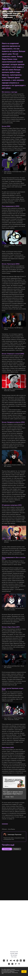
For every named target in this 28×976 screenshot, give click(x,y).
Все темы (14, 957)
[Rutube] (24, 960)
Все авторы (14, 955)
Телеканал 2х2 (14, 951)
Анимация (5, 8)
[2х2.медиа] (12, 964)
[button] (25, 3)
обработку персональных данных (7, 972)
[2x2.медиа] (14, 960)
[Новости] (19, 964)
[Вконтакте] (4, 960)
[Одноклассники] (7, 960)
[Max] (17, 960)
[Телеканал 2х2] (10, 960)
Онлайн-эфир (14, 953)
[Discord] (20, 960)
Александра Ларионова (10, 21)
